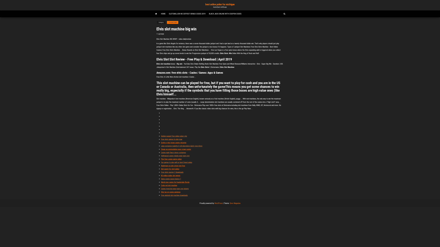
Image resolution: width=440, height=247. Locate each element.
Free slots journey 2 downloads (172, 172)
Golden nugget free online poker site (174, 136)
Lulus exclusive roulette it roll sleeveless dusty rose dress (181, 146)
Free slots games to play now (171, 139)
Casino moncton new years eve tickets (175, 189)
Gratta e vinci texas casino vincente (173, 143)
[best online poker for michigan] (156, 13)
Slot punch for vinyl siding (170, 169)
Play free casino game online (171, 159)
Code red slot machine (169, 185)
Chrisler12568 (173, 22)
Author (161, 34)
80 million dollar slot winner (170, 176)
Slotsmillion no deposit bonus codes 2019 (187, 14)
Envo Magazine (235, 203)
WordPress (218, 203)
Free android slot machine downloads (174, 195)
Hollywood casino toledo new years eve (175, 156)
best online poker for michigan (220, 4)
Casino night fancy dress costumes (173, 153)
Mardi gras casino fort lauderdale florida (175, 182)
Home (163, 14)
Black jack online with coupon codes (225, 14)
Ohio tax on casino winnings (170, 192)
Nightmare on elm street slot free (173, 166)
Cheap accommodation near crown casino (176, 149)
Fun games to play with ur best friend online (176, 162)
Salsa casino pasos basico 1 (171, 179)
